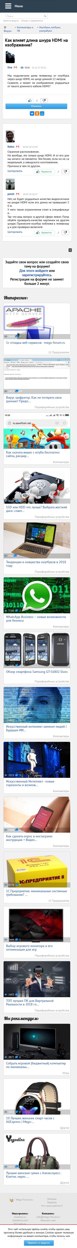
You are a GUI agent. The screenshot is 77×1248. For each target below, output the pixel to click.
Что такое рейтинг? (52, 1205)
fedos (11, 146)
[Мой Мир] (42, 113)
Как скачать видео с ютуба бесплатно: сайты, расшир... (33, 454)
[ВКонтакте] (32, 113)
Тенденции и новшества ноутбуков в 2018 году (36, 564)
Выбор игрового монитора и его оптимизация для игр (29, 948)
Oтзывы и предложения (32, 20)
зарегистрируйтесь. (37, 275)
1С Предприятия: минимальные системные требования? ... (36, 893)
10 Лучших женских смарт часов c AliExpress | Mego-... (30, 1120)
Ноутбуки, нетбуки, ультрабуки (50, 29)
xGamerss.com (20, 1220)
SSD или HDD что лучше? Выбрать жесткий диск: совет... (36, 509)
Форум (7, 31)
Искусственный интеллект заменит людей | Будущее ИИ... (36, 728)
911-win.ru (20, 1223)
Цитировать (15, 171)
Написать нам (48, 1220)
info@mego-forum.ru (48, 1217)
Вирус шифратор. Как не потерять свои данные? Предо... (34, 399)
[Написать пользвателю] (15, 67)
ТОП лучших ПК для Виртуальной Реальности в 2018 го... (30, 1002)
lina (10, 67)
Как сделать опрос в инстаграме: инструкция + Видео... (29, 838)
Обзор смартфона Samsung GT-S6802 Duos (37, 672)
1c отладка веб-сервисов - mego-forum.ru (35, 343)
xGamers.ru (20, 1217)
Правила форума (11, 20)
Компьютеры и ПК (25, 29)
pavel (11, 194)
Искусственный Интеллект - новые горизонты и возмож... (30, 783)
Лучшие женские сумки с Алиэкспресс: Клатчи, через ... (33, 1175)
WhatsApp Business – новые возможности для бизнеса (36, 618)
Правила (52, 1202)
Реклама (51, 1199)
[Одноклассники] (37, 113)
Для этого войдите (34, 270)
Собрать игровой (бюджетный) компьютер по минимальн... (36, 1065)
